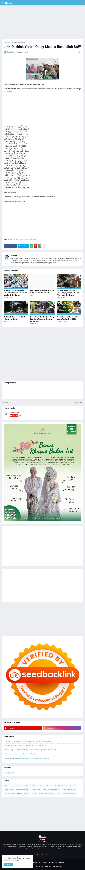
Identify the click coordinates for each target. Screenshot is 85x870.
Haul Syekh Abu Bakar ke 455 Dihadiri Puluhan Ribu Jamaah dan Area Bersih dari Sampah (15, 293)
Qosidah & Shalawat (30, 239)
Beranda (6, 42)
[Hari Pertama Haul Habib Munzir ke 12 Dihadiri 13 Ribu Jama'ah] (42, 281)
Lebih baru (6, 402)
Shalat (34, 786)
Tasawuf (73, 786)
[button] (2, 2)
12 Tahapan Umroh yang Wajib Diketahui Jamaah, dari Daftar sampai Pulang (28, 741)
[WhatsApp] (31, 246)
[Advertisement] (42, 22)
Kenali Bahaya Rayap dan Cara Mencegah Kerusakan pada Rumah (25, 745)
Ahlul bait (49, 786)
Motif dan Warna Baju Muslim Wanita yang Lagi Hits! (20, 754)
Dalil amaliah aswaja (22, 789)
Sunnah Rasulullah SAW (46, 793)
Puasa (27, 793)
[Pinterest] (35, 246)
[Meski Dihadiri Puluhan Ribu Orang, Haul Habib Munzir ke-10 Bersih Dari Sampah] (42, 308)
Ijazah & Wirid (9, 789)
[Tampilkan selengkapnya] (44, 246)
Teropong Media (9, 773)
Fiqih (6, 786)
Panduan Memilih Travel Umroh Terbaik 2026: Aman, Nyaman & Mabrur (26, 758)
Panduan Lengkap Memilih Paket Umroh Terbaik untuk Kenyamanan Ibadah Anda (30, 750)
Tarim (34, 793)
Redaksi (14, 255)
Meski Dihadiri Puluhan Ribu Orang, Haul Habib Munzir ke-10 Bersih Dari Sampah (42, 319)
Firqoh (41, 786)
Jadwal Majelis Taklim (69, 793)
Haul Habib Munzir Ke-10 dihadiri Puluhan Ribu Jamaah (15, 318)
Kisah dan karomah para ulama (20, 786)
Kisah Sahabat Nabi (69, 789)
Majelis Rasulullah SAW (18, 42)
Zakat (58, 793)
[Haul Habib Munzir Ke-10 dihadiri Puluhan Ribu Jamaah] (16, 308)
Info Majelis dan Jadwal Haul (13, 793)
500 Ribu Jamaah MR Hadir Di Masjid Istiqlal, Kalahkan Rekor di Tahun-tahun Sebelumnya (68, 293)
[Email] (39, 246)
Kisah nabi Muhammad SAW (51, 789)
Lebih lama (78, 402)
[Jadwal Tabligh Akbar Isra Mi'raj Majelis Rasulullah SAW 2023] (69, 308)
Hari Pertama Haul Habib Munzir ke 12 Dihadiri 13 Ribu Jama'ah (42, 292)
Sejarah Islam (36, 789)
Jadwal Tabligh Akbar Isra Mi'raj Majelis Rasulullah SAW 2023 (67, 318)
